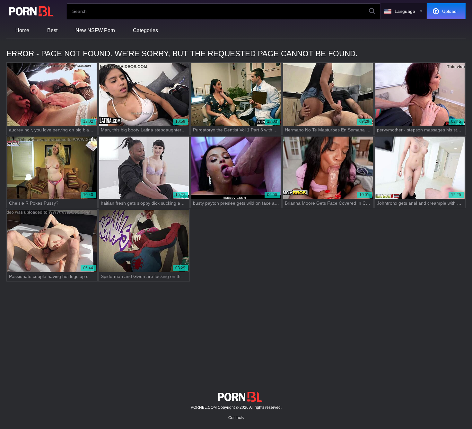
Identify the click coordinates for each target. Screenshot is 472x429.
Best (52, 30)
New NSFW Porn (95, 30)
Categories (145, 30)
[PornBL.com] (30, 11)
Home (22, 30)
